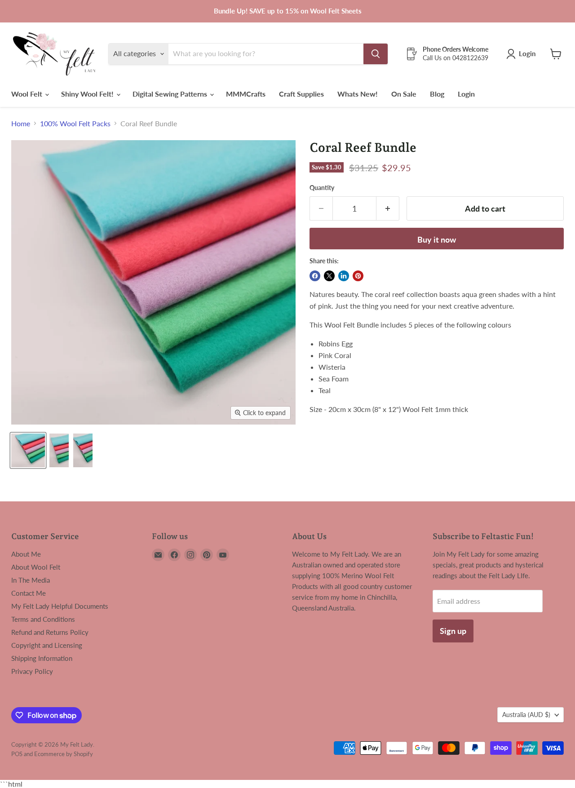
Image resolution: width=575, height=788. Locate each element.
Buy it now (436, 239)
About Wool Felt (35, 567)
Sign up (453, 631)
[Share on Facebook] (315, 275)
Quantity (322, 187)
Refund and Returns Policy (49, 632)
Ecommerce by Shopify (63, 753)
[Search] (375, 54)
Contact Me (28, 593)
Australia (526, 714)
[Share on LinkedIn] (343, 275)
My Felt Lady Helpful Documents (59, 606)
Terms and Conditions (43, 619)
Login (466, 93)
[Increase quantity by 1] (387, 208)
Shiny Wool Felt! (88, 93)
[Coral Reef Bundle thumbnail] (28, 450)
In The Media (30, 580)
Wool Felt (27, 93)
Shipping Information (41, 658)
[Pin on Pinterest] (358, 275)
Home (20, 124)
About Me (26, 554)
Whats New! (357, 93)
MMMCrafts (245, 93)
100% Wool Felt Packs (75, 124)
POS (16, 753)
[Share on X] (329, 275)
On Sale (403, 93)
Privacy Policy (32, 671)
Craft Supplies (301, 93)
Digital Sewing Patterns (171, 93)
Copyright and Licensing (46, 645)
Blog (437, 93)
